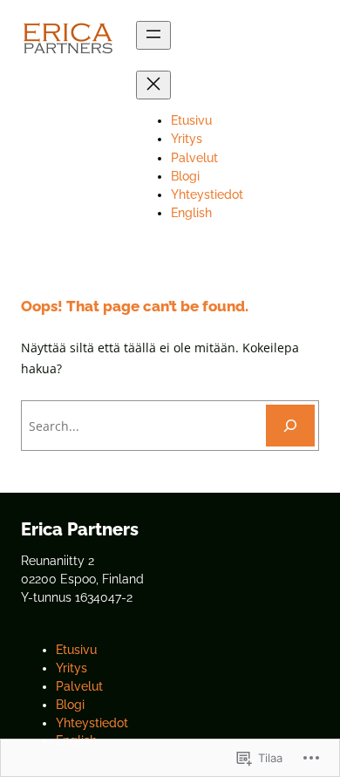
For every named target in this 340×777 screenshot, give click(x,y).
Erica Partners (80, 529)
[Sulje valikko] (153, 85)
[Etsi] (290, 425)
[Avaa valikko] (153, 35)
